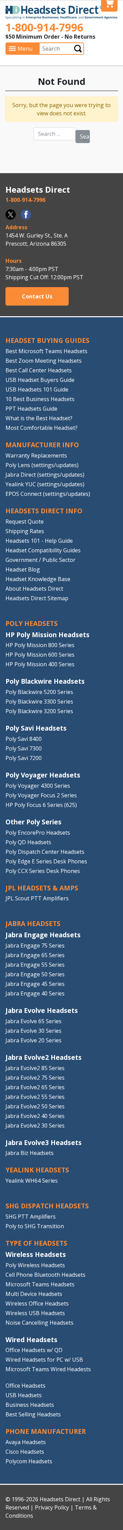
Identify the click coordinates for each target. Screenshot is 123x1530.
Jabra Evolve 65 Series (33, 1021)
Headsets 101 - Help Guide (39, 540)
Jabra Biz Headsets (29, 1153)
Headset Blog (22, 569)
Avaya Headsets (25, 1442)
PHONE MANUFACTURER (45, 1431)
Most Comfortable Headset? (41, 428)
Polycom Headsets (28, 1461)
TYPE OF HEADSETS (36, 1243)
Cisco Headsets (24, 1451)
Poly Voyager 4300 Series (37, 785)
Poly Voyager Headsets (42, 775)
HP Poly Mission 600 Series (39, 654)
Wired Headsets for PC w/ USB (44, 1359)
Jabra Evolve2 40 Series (35, 1116)
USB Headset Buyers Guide (39, 380)
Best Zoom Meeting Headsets (43, 360)
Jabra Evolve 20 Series (33, 1040)
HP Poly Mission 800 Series (39, 645)
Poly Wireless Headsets (35, 1265)
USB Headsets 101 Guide (36, 389)
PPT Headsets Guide (31, 408)
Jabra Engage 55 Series (35, 964)
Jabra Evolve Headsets (41, 1010)
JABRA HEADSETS (32, 923)
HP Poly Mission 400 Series (39, 664)
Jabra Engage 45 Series (35, 984)
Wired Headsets (31, 1339)
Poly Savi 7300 (23, 748)
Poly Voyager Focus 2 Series (41, 795)
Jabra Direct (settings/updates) (44, 474)
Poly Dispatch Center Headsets (44, 852)
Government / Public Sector (40, 560)
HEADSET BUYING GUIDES (47, 340)
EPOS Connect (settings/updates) (47, 494)
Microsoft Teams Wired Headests (48, 1369)
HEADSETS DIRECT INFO (43, 510)
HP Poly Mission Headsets (47, 634)
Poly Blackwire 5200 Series (39, 692)
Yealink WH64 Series (31, 1180)
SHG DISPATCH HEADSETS (47, 1205)
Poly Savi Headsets (36, 728)
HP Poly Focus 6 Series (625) (41, 805)
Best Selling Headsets (33, 1414)
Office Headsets (25, 1385)
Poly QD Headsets (28, 842)
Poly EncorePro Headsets (37, 832)
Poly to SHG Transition (34, 1226)
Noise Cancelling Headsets (39, 1322)
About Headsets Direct (34, 588)
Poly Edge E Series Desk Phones (46, 861)
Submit (78, 48)
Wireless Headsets (35, 1254)
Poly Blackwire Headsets (45, 681)
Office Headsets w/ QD (34, 1350)
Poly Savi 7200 (23, 758)
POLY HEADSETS (31, 623)
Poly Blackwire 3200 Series (39, 711)
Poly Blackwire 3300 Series (39, 701)
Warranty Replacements (36, 455)
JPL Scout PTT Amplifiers (37, 898)
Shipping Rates (24, 531)
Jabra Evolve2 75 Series (35, 1077)
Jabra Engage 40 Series (35, 993)
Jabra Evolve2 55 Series (35, 1097)
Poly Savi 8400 (23, 739)
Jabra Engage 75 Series (35, 945)
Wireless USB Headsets (35, 1313)
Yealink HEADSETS (37, 1169)
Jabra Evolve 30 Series (33, 1030)
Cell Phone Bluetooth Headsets (45, 1274)
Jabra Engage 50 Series (35, 974)
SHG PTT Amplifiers (30, 1216)
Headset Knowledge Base (37, 579)
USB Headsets (23, 1395)
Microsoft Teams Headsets (39, 1284)
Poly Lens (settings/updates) (42, 465)
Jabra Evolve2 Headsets (43, 1057)
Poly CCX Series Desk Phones (42, 871)
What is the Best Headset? (38, 418)
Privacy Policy (52, 1507)
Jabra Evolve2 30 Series (35, 1125)
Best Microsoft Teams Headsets (46, 351)
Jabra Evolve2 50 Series (35, 1106)
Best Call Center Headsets (38, 370)
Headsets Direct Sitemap (36, 598)
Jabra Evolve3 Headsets (43, 1142)
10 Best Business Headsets (39, 399)
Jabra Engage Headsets (43, 934)
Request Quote (24, 521)
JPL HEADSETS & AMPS (41, 887)
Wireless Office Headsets (37, 1303)
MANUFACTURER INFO (42, 444)
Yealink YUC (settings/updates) (44, 484)
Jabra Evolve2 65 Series (35, 1087)
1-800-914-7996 (44, 27)
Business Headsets (29, 1405)
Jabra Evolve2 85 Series (35, 1068)
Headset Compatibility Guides (43, 550)
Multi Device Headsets (33, 1294)
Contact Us (37, 296)
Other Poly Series (33, 821)
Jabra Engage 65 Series (35, 955)
